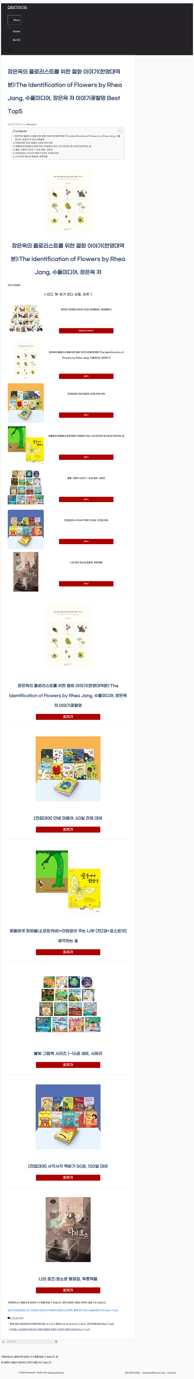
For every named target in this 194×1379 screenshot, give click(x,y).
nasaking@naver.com (153, 1372)
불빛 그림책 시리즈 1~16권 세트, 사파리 (34, 149)
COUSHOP (16, 1318)
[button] (10, 50)
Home (16, 31)
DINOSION (17, 8)
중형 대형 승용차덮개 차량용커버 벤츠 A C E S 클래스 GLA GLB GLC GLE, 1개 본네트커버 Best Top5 (62, 1324)
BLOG (16, 40)
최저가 (86, 376)
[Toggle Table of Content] (119, 131)
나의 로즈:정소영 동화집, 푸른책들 (31, 156)
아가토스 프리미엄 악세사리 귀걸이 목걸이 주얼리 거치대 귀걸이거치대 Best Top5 (50, 1329)
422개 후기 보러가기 (86, 331)
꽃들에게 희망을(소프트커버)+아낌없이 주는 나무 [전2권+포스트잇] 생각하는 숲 (53, 146)
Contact (171, 1372)
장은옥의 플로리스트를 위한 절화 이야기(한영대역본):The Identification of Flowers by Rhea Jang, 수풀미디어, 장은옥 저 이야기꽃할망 (67, 138)
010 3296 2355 (132, 1372)
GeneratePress (56, 1372)
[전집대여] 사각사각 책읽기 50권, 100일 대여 (37, 153)
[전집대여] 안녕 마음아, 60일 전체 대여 (34, 143)
